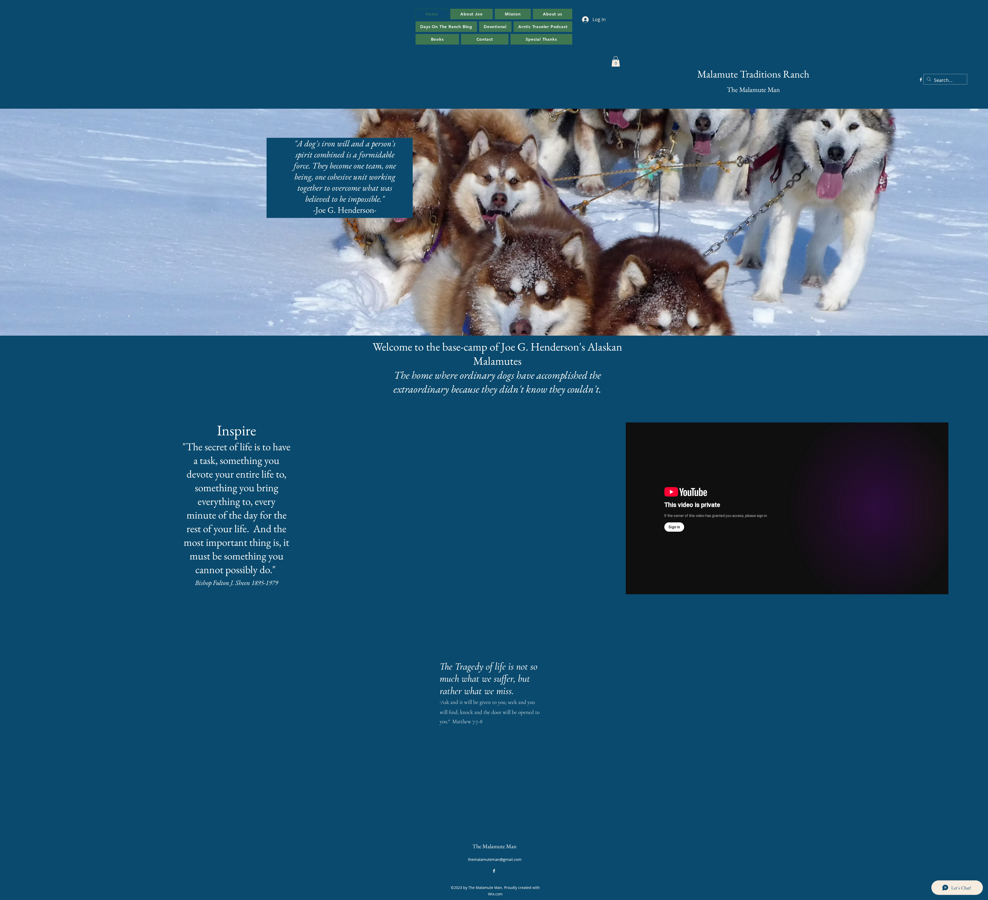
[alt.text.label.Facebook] (920, 79)
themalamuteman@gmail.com (495, 859)
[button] (615, 61)
